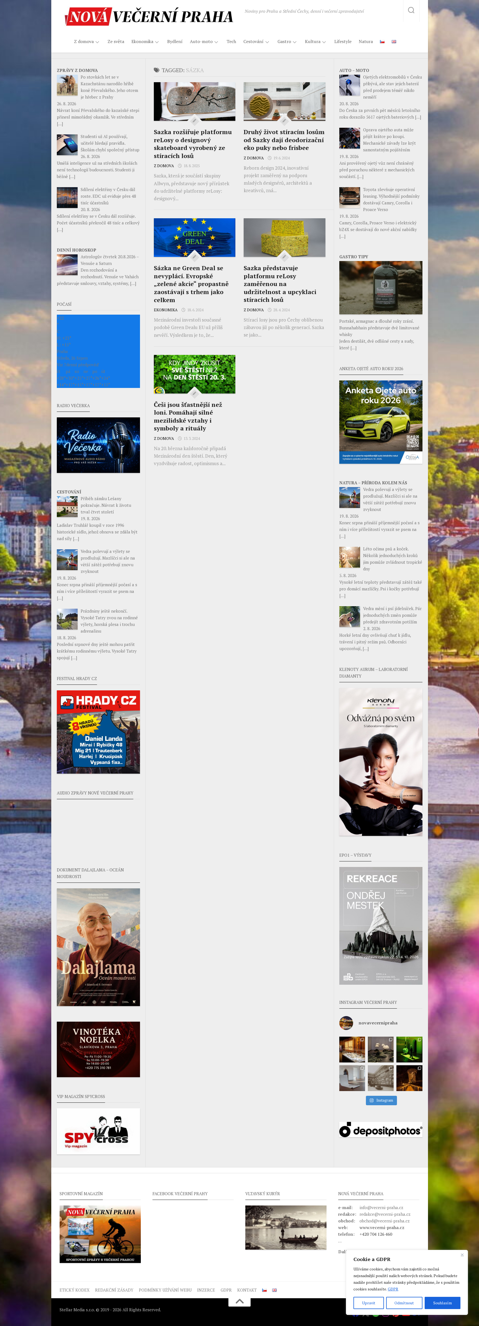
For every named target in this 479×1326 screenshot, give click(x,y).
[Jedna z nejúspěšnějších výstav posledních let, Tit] (352, 1049)
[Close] (462, 1254)
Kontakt (247, 1290)
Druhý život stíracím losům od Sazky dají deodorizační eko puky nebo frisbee (284, 140)
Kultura (312, 41)
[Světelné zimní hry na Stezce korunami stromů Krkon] (409, 1078)
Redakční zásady (114, 1290)
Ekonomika (142, 41)
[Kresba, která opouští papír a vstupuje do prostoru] (352, 1078)
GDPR (393, 1289)
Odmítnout (404, 1302)
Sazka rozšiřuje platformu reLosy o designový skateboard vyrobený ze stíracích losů (193, 144)
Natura (366, 41)
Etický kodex (75, 1290)
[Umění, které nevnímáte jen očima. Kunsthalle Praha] (381, 1049)
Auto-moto (201, 41)
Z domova (84, 41)
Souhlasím (442, 1302)
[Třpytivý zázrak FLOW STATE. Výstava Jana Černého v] (409, 1049)
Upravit (368, 1302)
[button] (380, 926)
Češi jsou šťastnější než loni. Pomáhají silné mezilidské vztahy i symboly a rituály (188, 416)
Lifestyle (342, 41)
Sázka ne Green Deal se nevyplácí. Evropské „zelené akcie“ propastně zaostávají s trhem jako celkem (191, 284)
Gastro (284, 41)
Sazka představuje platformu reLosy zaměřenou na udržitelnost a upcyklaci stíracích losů (280, 284)
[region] (407, 1282)
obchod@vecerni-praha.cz (385, 1221)
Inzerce (206, 1290)
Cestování (253, 41)
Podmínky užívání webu (165, 1290)
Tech (231, 41)
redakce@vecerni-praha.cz (385, 1214)
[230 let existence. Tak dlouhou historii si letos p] (381, 1078)
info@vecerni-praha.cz (381, 1207)
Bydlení (175, 41)
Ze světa (116, 41)
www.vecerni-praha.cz (382, 1227)
